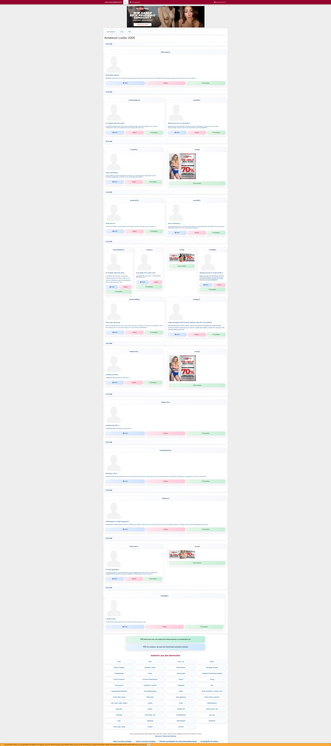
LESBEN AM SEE (112, 374)
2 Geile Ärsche (111, 619)
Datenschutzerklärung (141, 744)
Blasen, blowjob (119, 667)
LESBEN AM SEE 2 (112, 425)
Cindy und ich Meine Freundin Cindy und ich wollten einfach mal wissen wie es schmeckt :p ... (131, 226)
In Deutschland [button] (135, 2)
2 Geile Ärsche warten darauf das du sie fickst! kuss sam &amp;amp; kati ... (126, 622)
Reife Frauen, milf (212, 709)
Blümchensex (181, 667)
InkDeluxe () (165, 498)
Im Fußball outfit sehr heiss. (115, 123)
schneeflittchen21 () (165, 450)
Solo (119, 721)
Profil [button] (126, 83)
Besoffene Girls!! (111, 473)
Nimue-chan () (134, 546)
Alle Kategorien (111, 31)
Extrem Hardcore (119, 679)
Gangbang (181, 685)
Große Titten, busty (119, 697)
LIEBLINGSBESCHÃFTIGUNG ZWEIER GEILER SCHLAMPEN (190, 322)
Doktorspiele (181, 673)
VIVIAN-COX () (133, 351)
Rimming (119, 715)
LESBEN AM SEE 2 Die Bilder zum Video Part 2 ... (119, 428)
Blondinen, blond (150, 667)
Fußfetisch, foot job (150, 685)
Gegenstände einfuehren (119, 691)
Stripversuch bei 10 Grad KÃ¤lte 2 (211, 273)
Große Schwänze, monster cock (212, 691)
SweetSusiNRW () (134, 299)
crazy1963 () (196, 100)
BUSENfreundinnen (112, 75)
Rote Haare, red (150, 715)
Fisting (212, 679)
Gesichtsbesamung (150, 691)
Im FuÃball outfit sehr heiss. (115, 273)
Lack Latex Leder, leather (119, 703)
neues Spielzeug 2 (174, 223)
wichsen (181, 727)
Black (212, 661)
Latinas (150, 703)
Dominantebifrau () (134, 100)
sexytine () (149, 249)
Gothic (181, 691)
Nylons (150, 709)
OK (149, 744)
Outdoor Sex (181, 709)
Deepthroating (119, 673)
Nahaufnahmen (212, 703)
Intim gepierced (181, 697)
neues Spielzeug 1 (112, 173)
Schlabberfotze (181, 715)
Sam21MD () (164, 596)
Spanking (150, 721)
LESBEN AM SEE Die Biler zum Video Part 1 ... (118, 377)
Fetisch (181, 679)
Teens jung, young (119, 727)
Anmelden (206, 83)
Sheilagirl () (196, 299)
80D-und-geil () (165, 52)
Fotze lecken (119, 685)
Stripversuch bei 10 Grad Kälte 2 (179, 123)
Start (126, 2)
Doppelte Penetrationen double (212, 673)
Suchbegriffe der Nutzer (209, 741)
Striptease (212, 721)
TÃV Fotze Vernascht (113, 322)
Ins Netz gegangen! (112, 569)
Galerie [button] (165, 83)
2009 (129, 31)
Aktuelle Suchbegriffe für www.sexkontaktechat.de (178, 741)
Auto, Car (181, 661)
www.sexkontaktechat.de (113, 2)
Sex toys (212, 715)
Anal (119, 661)
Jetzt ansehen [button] (197, 183)
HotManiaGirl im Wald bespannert (117, 521)
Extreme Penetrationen (150, 679)
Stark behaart (181, 721)
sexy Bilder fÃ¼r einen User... (146, 273)
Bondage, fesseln (211, 667)
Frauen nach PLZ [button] (220, 2)
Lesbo (122, 31)
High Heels (150, 697)
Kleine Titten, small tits (212, 697)
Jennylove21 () (134, 200)
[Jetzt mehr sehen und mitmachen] (166, 16)
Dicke (150, 673)
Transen (150, 727)
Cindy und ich (110, 223)
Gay (212, 685)
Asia (150, 661)
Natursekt (119, 709)
